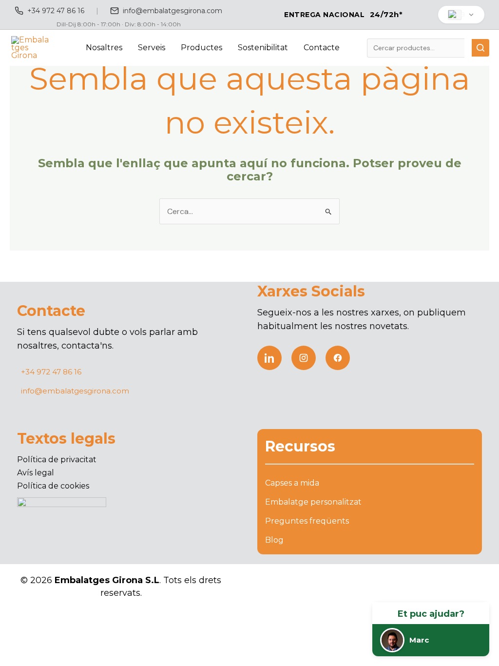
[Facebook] (338, 358)
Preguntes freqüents (307, 521)
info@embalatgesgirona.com (172, 10)
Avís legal (35, 472)
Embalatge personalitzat (313, 502)
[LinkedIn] (269, 358)
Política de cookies (53, 485)
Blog (274, 540)
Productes (201, 47)
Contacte (322, 47)
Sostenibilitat (263, 47)
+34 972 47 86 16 (55, 10)
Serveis (151, 47)
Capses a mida (292, 483)
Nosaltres (104, 47)
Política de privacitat (56, 459)
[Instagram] (303, 358)
